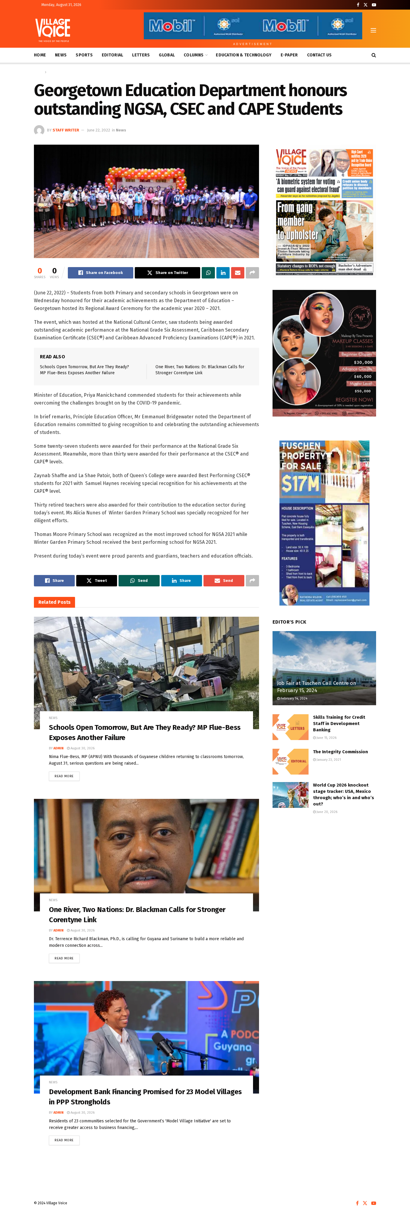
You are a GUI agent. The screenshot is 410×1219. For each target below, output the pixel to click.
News (61, 55)
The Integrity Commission (340, 751)
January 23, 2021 (328, 760)
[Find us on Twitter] (365, 5)
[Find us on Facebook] (358, 5)
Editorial (112, 55)
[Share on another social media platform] (252, 272)
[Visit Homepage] (52, 30)
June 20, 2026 (326, 812)
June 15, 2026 (326, 738)
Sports (84, 55)
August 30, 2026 (82, 748)
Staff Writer (66, 130)
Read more (67, 775)
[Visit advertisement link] (324, 211)
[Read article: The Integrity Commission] (291, 762)
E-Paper (289, 55)
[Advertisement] (324, 869)
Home (40, 55)
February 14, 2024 (293, 698)
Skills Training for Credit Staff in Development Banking (339, 724)
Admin (58, 748)
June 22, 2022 (98, 130)
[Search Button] (374, 55)
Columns (193, 55)
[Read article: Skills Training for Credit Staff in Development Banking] (291, 727)
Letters (141, 55)
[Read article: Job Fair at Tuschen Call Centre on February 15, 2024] (324, 668)
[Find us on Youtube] (374, 5)
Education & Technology (243, 55)
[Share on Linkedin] (223, 272)
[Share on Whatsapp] (208, 272)
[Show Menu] (373, 30)
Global (167, 55)
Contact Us (319, 55)
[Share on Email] (237, 272)
